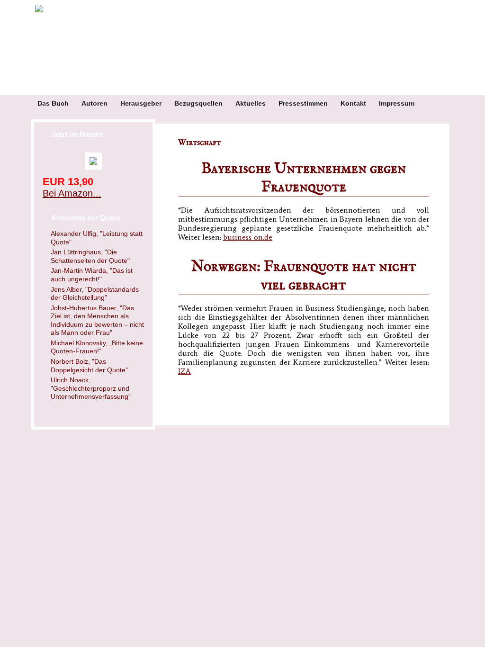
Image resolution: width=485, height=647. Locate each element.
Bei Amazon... (72, 193)
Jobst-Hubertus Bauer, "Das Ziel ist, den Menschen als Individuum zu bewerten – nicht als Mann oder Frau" (97, 320)
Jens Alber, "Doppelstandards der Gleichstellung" (95, 294)
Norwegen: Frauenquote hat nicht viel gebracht (303, 276)
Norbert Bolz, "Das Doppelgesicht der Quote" (89, 366)
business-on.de (247, 237)
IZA (184, 371)
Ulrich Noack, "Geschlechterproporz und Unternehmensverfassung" (91, 388)
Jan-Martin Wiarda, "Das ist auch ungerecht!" (92, 275)
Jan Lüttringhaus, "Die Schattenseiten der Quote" (90, 256)
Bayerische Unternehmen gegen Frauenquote (303, 178)
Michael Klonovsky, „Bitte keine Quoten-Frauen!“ (97, 347)
